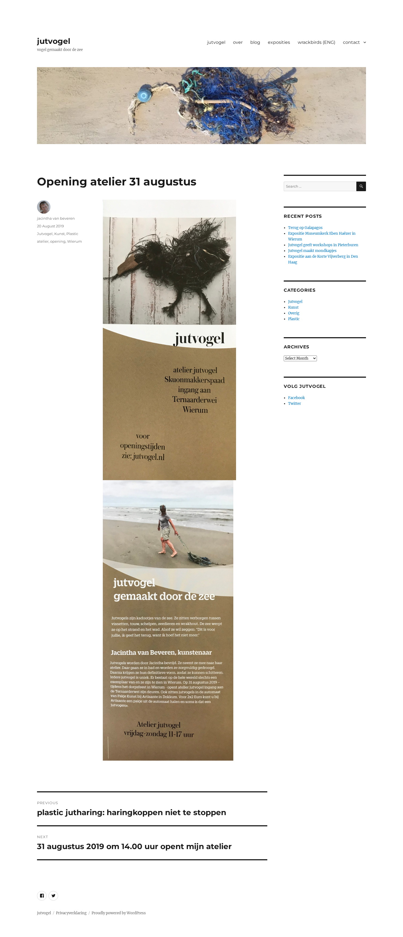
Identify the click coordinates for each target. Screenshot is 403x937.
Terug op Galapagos (305, 227)
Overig (293, 313)
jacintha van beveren (56, 218)
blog (255, 42)
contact (351, 42)
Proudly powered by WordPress (119, 913)
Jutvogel (45, 233)
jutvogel (53, 41)
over (238, 42)
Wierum (74, 241)
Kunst (59, 233)
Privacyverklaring (71, 913)
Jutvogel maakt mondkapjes (312, 250)
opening (58, 241)
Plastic (72, 233)
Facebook (296, 398)
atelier (43, 241)
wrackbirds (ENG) (316, 42)
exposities (279, 42)
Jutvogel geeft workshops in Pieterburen (323, 245)
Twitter (294, 403)
